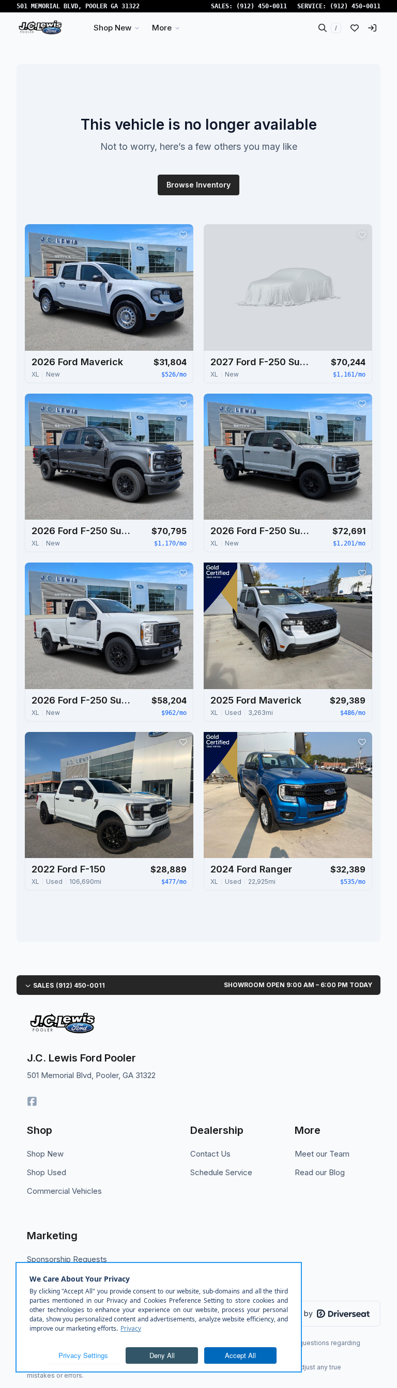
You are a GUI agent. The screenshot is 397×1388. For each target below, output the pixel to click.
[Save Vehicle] (183, 234)
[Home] (40, 28)
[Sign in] (372, 28)
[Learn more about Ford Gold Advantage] (220, 588)
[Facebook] (32, 1101)
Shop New (45, 1154)
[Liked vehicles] (354, 28)
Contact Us (210, 1154)
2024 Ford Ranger (251, 869)
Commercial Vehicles (64, 1191)
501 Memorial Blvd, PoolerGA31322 (78, 6)
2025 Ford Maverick (255, 700)
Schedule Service (221, 1172)
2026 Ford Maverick (77, 361)
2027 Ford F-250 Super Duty (262, 361)
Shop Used (46, 1172)
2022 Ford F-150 (68, 869)
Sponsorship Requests (67, 1259)
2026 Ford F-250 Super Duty (83, 530)
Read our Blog (320, 1172)
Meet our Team (322, 1154)
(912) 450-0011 (261, 6)
